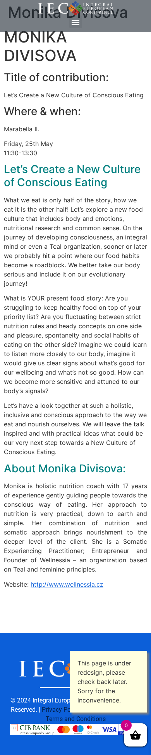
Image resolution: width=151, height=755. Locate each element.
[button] (75, 21)
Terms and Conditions (76, 719)
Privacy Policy (61, 709)
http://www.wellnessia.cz (67, 584)
